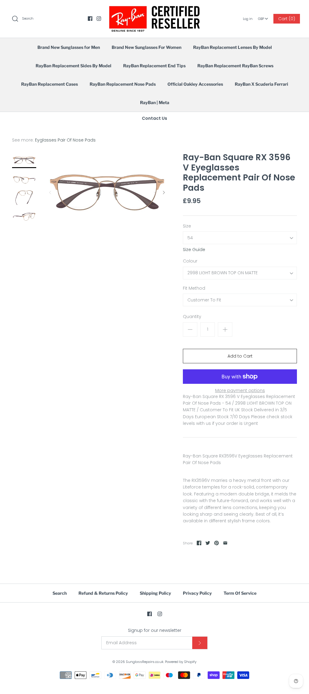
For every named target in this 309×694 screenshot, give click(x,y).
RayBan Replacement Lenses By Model (232, 47)
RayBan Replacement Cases (49, 84)
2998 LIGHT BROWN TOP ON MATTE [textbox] (222, 272)
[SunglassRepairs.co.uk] (154, 9)
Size (187, 226)
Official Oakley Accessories (195, 84)
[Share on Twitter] (207, 543)
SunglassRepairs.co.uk (145, 661)
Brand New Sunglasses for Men (68, 47)
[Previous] (50, 192)
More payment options (240, 390)
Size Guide (194, 249)
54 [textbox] (190, 237)
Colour (190, 261)
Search (60, 593)
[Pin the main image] (216, 543)
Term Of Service (240, 593)
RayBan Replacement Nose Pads (123, 84)
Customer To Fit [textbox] (204, 300)
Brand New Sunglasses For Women (146, 47)
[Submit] (199, 643)
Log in (248, 18)
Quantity (192, 317)
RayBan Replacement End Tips (154, 65)
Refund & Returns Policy (103, 593)
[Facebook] (90, 18)
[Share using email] (225, 543)
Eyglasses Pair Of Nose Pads (65, 140)
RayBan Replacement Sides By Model (73, 65)
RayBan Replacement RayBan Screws (235, 65)
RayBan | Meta (154, 102)
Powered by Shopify (180, 661)
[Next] (164, 192)
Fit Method (194, 288)
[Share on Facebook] (199, 543)
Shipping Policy (155, 593)
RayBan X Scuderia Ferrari (261, 84)
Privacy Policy (197, 593)
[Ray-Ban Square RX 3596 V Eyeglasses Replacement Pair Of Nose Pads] (24, 160)
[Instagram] (99, 18)
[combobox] (262, 16)
